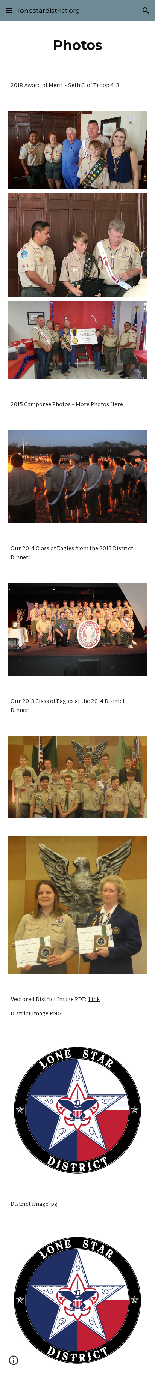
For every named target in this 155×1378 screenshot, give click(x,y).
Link (94, 999)
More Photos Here (99, 404)
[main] (77, 45)
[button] (9, 10)
